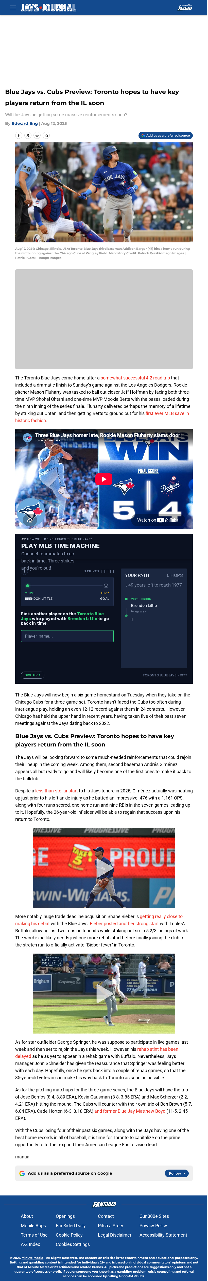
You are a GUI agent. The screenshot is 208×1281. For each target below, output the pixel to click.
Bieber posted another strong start (124, 923)
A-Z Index (30, 1244)
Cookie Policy (69, 1235)
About (27, 1216)
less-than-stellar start (56, 790)
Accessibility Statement (163, 1235)
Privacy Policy (153, 1225)
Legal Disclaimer (114, 1235)
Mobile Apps (33, 1225)
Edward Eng (25, 123)
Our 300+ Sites (154, 1216)
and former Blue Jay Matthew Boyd (129, 1111)
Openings (65, 1216)
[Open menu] (13, 8)
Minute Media (32, 1258)
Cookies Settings (73, 1244)
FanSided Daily (71, 1225)
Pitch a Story (110, 1225)
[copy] (46, 135)
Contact (106, 1216)
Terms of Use (34, 1235)
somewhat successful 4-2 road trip (135, 377)
